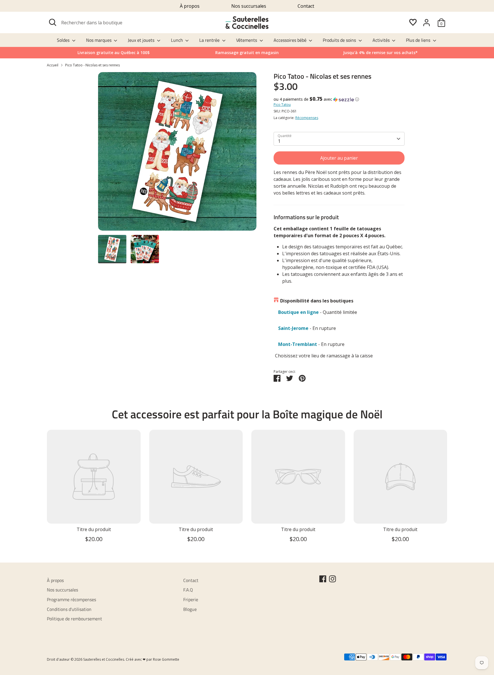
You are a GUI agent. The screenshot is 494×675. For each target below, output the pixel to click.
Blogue (190, 609)
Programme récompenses (71, 599)
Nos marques (99, 40)
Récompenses (306, 117)
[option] (380, 52)
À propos (190, 6)
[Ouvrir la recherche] (52, 22)
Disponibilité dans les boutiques (316, 301)
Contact (306, 6)
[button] (339, 99)
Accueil (52, 65)
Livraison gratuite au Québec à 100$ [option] (113, 52)
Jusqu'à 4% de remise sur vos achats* (380, 52)
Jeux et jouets (142, 40)
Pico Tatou (282, 104)
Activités (382, 40)
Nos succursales (248, 6)
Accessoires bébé (291, 40)
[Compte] (426, 22)
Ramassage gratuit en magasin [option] (247, 52)
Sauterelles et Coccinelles (103, 659)
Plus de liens (418, 40)
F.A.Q (188, 589)
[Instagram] (332, 578)
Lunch (177, 40)
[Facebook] (322, 578)
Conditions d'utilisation (69, 609)
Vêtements (247, 40)
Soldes (64, 40)
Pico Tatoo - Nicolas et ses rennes (92, 65)
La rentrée (210, 40)
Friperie (190, 599)
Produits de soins (340, 40)
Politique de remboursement (74, 618)
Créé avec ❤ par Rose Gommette (152, 659)
